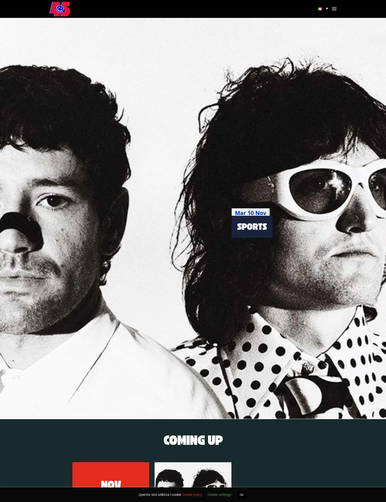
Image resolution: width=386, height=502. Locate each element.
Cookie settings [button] (219, 494)
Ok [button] (241, 495)
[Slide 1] (193, 413)
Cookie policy (192, 494)
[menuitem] (323, 8)
